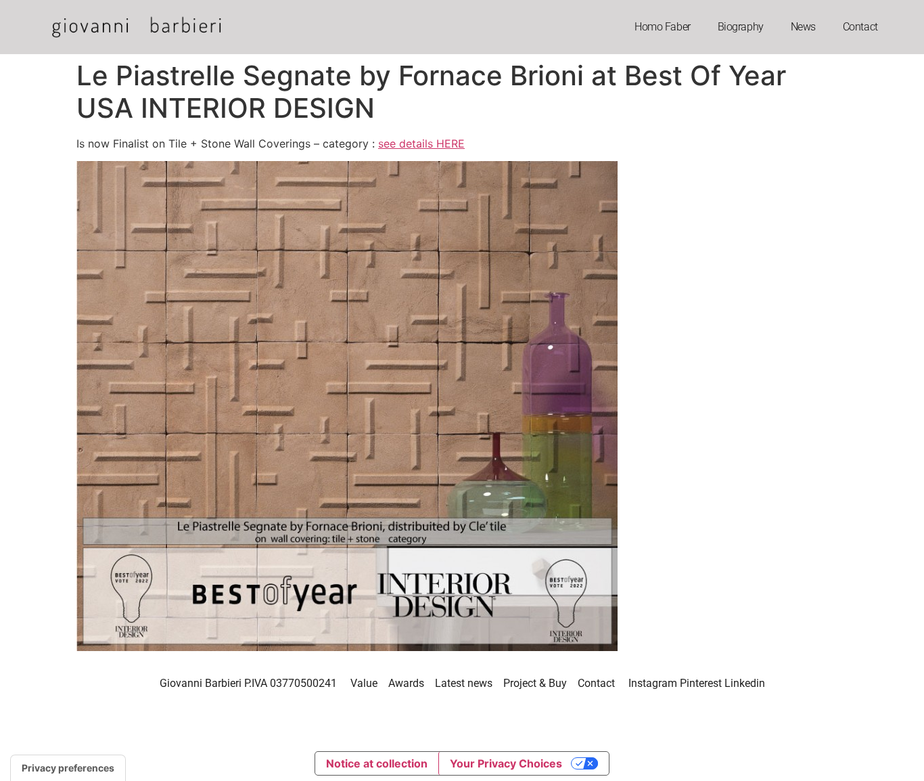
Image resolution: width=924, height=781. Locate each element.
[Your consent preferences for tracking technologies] (68, 768)
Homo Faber (662, 26)
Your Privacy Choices (506, 763)
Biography (741, 26)
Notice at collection (377, 763)
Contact (860, 26)
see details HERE (421, 143)
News (803, 26)
